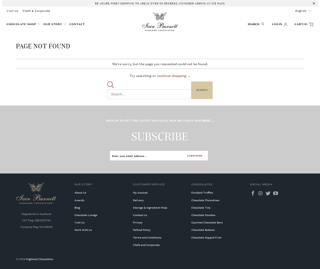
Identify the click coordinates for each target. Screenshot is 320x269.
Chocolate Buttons (203, 230)
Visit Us (12, 11)
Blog (77, 207)
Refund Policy (141, 230)
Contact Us (140, 215)
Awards (79, 200)
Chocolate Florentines (205, 200)
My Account (140, 192)
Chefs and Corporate (146, 245)
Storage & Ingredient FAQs (150, 207)
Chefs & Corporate (36, 11)
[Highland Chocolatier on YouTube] (276, 193)
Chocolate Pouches (203, 215)
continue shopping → (173, 75)
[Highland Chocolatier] (160, 21)
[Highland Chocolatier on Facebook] (253, 193)
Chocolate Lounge (85, 215)
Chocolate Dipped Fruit (206, 237)
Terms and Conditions (147, 237)
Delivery (138, 200)
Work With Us (83, 230)
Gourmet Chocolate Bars (207, 222)
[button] (24, 24)
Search (202, 90)
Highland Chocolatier (39, 259)
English (300, 11)
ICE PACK (218, 3)
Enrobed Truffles (202, 192)
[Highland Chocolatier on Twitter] (268, 193)
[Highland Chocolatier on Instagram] (260, 193)
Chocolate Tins (201, 207)
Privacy (137, 222)
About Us (80, 192)
